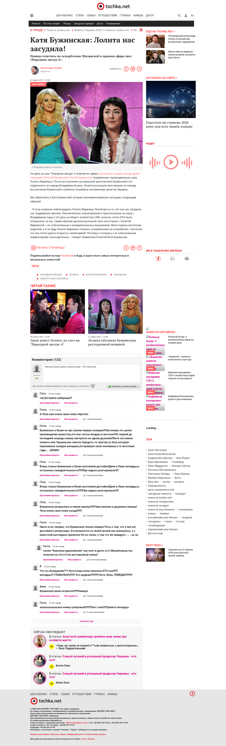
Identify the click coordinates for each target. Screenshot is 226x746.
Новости (36, 23)
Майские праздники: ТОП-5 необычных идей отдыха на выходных (181, 375)
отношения (186, 509)
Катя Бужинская (96, 274)
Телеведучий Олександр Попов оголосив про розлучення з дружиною (181, 39)
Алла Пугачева (157, 450)
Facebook (67, 255)
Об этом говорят (51, 23)
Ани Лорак (183, 458)
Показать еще (86, 621)
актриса (179, 481)
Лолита (74, 274)
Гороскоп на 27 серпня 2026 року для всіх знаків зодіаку (180, 552)
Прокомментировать (50, 403)
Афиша (138, 15)
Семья (91, 15)
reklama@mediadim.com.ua (77, 723)
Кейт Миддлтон (158, 465)
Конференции (113, 23)
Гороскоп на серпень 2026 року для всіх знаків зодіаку (169, 124)
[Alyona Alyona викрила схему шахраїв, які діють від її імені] (155, 57)
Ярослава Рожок (51, 68)
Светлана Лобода (159, 473)
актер (166, 481)
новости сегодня (158, 505)
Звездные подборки (84, 23)
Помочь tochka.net (58, 30)
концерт (180, 493)
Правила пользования (39, 734)
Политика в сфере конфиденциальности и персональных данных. (78, 734)
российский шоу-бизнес (163, 517)
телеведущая (156, 525)
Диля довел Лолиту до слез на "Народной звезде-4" (55, 342)
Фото (178, 477)
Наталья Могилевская (162, 469)
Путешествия (107, 15)
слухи (168, 521)
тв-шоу (180, 521)
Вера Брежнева (158, 462)
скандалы (120, 274)
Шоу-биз (153, 481)
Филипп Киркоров (159, 477)
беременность (157, 485)
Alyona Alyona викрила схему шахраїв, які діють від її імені (182, 54)
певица (164, 513)
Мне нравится (71, 403)
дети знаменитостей (161, 489)
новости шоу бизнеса (161, 509)
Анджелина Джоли (160, 458)
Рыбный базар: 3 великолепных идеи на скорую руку (181, 339)
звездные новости (159, 493)
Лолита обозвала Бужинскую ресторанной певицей (112, 342)
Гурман (125, 15)
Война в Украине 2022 (88, 30)
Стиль (79, 15)
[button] (185, 15)
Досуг (150, 15)
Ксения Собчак (181, 465)
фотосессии (155, 533)
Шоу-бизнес (64, 15)
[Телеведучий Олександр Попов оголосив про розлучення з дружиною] (155, 41)
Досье (100, 23)
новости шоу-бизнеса (54, 278)
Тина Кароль (182, 473)
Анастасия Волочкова (162, 454)
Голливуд (178, 462)
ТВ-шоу (67, 23)
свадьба (187, 517)
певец (152, 513)
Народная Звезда (51, 274)
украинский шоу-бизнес (163, 529)
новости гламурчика (161, 501)
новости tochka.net (160, 497)
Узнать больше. (88, 739)
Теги (149, 439)
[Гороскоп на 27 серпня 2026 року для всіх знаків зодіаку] (155, 555)
